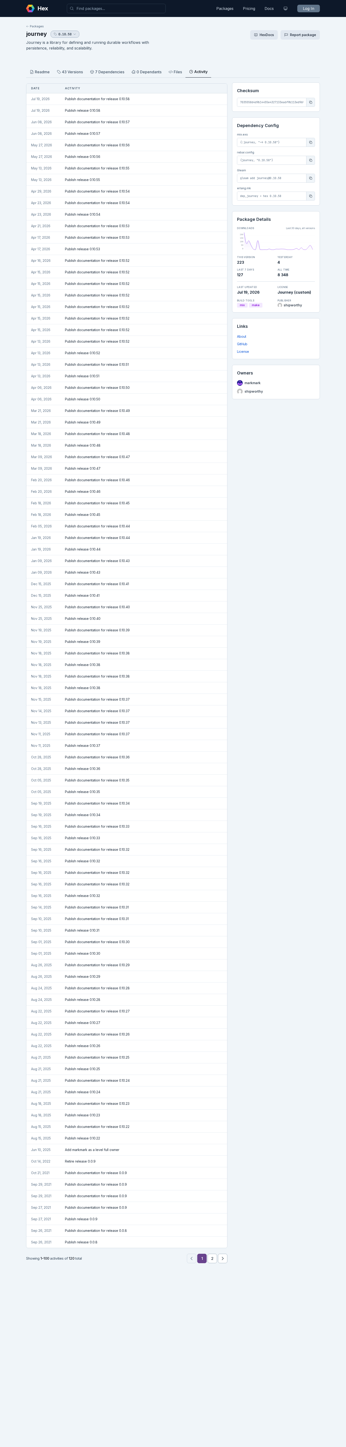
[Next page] (222, 1258)
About (241, 336)
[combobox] (116, 8)
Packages (224, 8)
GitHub (242, 344)
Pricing (249, 8)
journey (36, 33)
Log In (308, 8)
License (243, 351)
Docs (269, 8)
